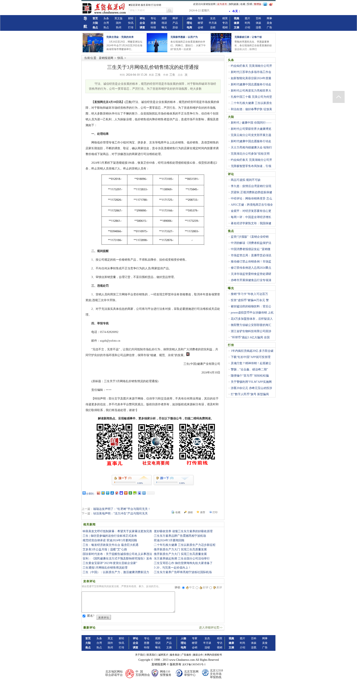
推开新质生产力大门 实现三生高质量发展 (180, 549)
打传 (130, 27)
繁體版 (257, 4)
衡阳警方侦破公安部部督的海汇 (251, 325)
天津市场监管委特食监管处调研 (251, 274)
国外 (118, 22)
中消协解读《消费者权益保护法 (251, 242)
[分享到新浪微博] (98, 492)
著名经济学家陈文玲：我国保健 (251, 223)
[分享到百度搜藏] (121, 492)
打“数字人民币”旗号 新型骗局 (250, 394)
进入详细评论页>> (211, 627)
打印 (215, 512)
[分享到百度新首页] (139, 492)
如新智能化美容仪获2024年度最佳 (249, 81)
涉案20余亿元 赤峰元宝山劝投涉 (251, 388)
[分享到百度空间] (134, 492)
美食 (269, 22)
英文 (110, 638)
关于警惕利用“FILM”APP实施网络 (250, 384)
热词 (118, 27)
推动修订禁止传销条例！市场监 (251, 261)
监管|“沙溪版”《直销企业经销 (250, 236)
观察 (164, 18)
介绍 (247, 27)
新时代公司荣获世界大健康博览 (251, 128)
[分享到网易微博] (116, 492)
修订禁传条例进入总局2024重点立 (249, 270)
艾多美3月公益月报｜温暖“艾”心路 (105, 549)
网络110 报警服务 (165, 673)
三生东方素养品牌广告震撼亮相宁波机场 (180, 535)
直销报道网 (106, 58)
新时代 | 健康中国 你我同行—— (251, 122)
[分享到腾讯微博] (107, 492)
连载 (258, 27)
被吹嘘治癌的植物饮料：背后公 (251, 306)
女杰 (212, 18)
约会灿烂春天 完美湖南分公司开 (251, 65)
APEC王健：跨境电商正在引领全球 (250, 207)
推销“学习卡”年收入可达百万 (249, 294)
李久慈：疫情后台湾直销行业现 (251, 186)
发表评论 (103, 617)
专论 (153, 18)
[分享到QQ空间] (103, 492)
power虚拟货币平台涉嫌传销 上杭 (252, 312)
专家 (200, 18)
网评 (175, 18)
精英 (225, 18)
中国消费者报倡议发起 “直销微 (250, 249)
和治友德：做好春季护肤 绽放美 (251, 109)
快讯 (130, 22)
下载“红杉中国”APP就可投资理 (250, 357)
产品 (175, 22)
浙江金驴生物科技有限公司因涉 (251, 331)
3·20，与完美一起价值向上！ (172, 567)
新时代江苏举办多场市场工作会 (251, 72)
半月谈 (213, 22)
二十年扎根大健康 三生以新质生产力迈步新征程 (184, 544)
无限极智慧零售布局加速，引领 (251, 166)
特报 (153, 27)
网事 (269, 18)
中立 (192, 587)
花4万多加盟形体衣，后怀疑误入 (252, 318)
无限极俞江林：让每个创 (248, 37)
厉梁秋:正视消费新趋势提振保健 (251, 192)
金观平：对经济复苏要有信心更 (251, 210)
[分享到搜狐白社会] (144, 492)
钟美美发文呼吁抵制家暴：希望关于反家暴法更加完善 (117, 531)
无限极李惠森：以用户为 (184, 37)
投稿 (249, 4)
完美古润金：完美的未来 (120, 37)
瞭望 (200, 22)
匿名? (90, 615)
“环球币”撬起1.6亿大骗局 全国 (250, 337)
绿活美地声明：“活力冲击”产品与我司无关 (120, 513)
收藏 (242, 4)
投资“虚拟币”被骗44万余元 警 (250, 300)
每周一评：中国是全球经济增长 (251, 217)
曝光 (164, 27)
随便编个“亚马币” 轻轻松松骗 (250, 375)
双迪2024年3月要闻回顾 (169, 540)
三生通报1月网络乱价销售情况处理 (105, 567)
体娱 (258, 22)
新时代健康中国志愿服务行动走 (251, 84)
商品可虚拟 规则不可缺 (246, 179)
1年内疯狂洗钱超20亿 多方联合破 (252, 350)
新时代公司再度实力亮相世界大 (251, 90)
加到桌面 (234, 4)
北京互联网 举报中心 (191, 673)
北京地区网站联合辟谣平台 (114, 673)
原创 (175, 27)
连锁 (212, 27)
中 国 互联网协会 (143, 673)
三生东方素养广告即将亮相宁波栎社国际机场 (183, 572)
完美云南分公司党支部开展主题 (251, 135)
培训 (164, 22)
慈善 (153, 22)
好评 (205, 587)
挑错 (190, 512)
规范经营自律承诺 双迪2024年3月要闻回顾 (110, 540)
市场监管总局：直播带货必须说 (251, 255)
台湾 (106, 22)
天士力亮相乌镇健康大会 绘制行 (251, 147)
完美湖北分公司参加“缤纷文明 (250, 153)
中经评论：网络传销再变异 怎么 (251, 198)
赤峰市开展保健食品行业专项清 (251, 280)
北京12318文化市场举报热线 (216, 674)
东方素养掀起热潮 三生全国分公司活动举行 (182, 558)
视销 (225, 27)
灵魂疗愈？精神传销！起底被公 (251, 363)
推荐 (202, 512)
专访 (225, 22)
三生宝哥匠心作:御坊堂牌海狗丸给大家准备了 (183, 563)
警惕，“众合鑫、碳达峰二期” (249, 369)
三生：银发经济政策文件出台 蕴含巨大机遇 (110, 544)
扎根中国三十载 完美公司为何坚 (251, 96)
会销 (200, 27)
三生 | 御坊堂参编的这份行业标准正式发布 (110, 535)
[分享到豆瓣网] (130, 492)
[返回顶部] (339, 97)
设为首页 (222, 4)
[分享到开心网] (125, 492)
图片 (247, 18)
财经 (130, 18)
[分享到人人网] (112, 492)
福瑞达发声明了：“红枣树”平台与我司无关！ (122, 508)
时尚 (247, 22)
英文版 (118, 18)
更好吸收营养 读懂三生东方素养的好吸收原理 (183, 531)
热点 (106, 27)
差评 (219, 587)
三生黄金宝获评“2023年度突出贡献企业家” (110, 563)
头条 (106, 18)
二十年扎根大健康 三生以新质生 (251, 103)
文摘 (169, 647)
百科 (258, 18)
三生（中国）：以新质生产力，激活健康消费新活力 (116, 572)
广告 (269, 27)
